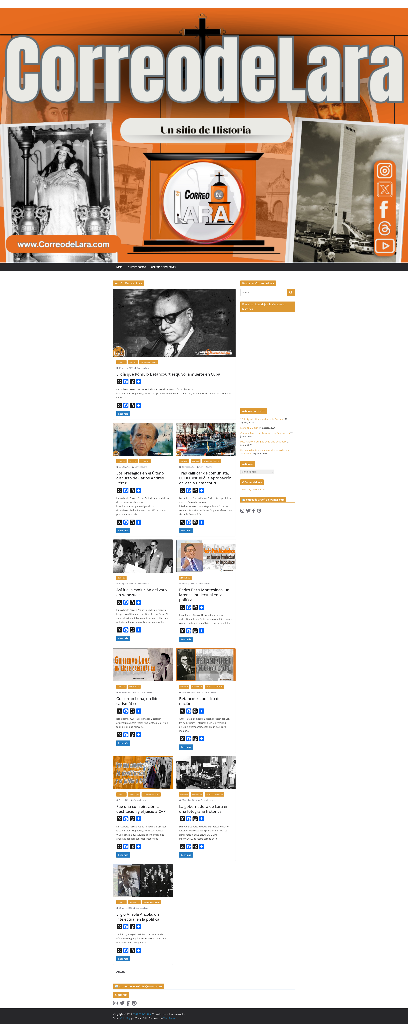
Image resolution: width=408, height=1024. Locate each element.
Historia (132, 362)
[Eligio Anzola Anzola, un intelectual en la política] (143, 880)
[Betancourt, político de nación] (206, 664)
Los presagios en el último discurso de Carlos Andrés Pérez (140, 477)
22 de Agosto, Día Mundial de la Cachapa (262, 419)
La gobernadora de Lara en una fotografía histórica (204, 809)
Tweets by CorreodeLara (253, 489)
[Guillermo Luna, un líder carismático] (143, 664)
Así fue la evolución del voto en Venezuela (141, 592)
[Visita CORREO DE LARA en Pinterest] (259, 511)
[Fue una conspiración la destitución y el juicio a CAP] (143, 772)
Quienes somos (137, 267)
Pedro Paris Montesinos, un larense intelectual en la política (204, 594)
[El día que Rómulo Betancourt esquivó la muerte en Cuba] (174, 323)
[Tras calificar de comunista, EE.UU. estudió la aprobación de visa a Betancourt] (206, 439)
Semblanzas (185, 578)
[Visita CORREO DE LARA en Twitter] (248, 511)
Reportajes (145, 461)
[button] (177, 267)
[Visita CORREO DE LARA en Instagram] (242, 511)
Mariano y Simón (249, 427)
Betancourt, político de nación (200, 701)
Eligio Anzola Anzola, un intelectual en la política (137, 917)
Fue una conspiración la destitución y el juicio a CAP (141, 809)
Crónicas (121, 362)
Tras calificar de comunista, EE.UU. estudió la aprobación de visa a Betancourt (205, 477)
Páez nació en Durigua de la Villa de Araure (263, 441)
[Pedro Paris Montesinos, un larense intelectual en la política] (206, 556)
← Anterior (120, 971)
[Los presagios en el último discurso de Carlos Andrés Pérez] (143, 439)
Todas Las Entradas (149, 362)
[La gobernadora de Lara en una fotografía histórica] (206, 772)
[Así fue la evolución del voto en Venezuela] (143, 556)
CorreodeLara (143, 368)
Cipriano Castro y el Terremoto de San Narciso (265, 433)
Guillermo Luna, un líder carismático (138, 701)
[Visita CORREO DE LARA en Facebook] (253, 511)
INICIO (119, 267)
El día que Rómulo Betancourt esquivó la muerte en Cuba (168, 374)
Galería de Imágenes (163, 267)
